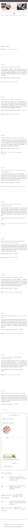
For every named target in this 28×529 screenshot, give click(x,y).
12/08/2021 (3, 275)
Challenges (2, 253)
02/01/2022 (3, 167)
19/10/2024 (3, 64)
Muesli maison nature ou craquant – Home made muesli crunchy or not (18, 478)
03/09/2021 (3, 238)
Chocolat (10, 110)
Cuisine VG (17, 459)
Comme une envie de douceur (18, 524)
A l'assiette (2, 110)
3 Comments (24, 110)
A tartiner (2, 369)
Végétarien (13, 77)
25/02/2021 (3, 313)
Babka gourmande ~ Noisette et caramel (12, 137)
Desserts (5, 77)
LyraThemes (20, 526)
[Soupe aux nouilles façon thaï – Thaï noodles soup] (6, 495)
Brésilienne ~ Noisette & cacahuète (11, 67)
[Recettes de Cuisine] (8, 419)
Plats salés (10, 253)
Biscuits (2, 404)
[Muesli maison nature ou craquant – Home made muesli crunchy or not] (5, 480)
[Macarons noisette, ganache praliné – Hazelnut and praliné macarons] (5, 502)
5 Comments (15, 288)
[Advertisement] (14, 30)
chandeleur (6, 110)
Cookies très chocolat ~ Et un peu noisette (13, 393)
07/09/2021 (3, 201)
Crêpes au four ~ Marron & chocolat (11, 99)
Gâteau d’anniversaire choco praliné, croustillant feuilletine (17, 487)
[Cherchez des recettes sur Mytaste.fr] (8, 422)
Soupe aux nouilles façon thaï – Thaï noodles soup (12, 496)
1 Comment (16, 404)
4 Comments (18, 182)
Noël (13, 182)
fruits (5, 253)
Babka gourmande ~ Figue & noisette (11, 277)
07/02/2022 (3, 97)
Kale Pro (13, 526)
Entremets (11, 182)
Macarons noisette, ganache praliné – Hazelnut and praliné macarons (17, 502)
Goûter (16, 110)
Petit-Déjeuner (9, 148)
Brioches (2, 77)
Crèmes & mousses (4, 329)
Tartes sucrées (9, 77)
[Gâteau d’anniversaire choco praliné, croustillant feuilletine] (5, 489)
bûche (2, 182)
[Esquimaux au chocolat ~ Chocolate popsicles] (7, 508)
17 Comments (15, 253)
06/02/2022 (3, 135)
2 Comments (18, 77)
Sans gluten (12, 329)
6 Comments (18, 148)
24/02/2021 (3, 354)
